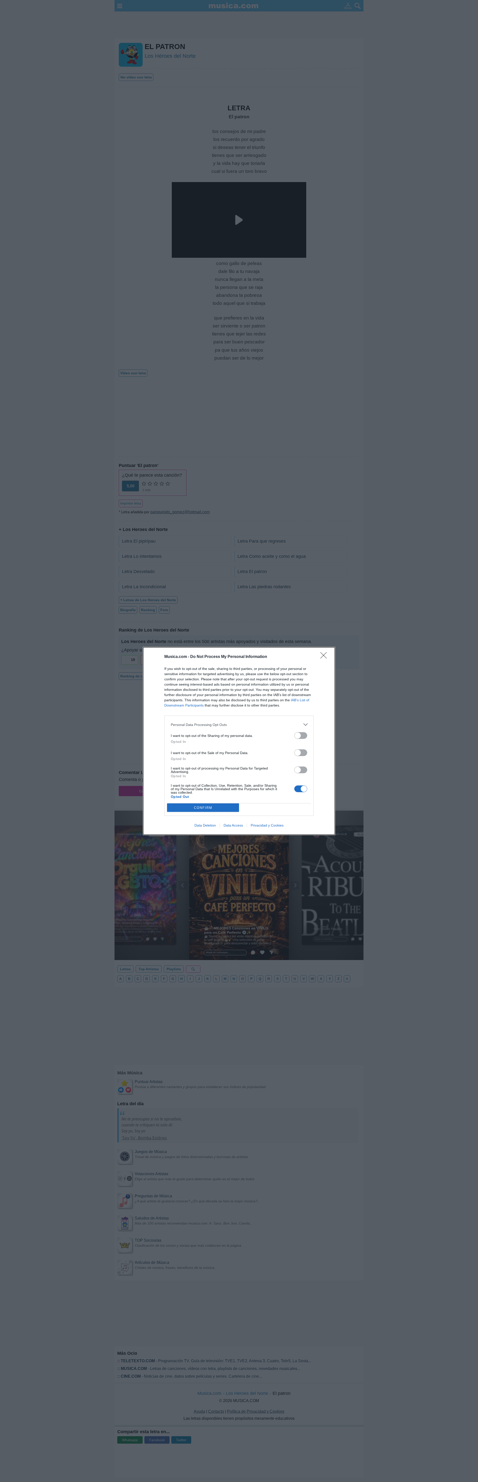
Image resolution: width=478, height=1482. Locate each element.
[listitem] (239, 724)
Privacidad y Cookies (267, 825)
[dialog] (239, 741)
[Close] (325, 657)
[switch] (300, 735)
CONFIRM (203, 808)
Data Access (233, 825)
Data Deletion (205, 825)
